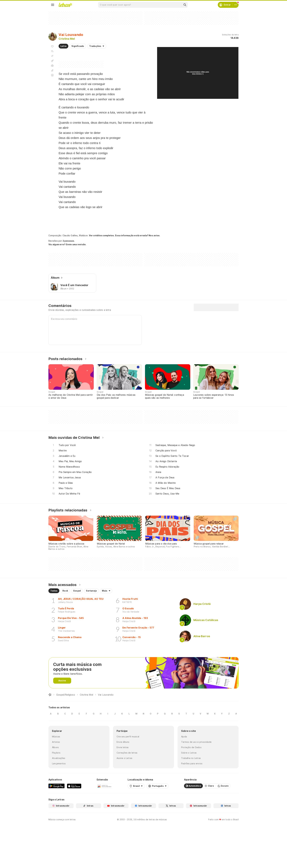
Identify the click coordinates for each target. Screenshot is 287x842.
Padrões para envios (191, 763)
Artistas (56, 742)
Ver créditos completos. (101, 235)
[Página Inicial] (49, 694)
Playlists (56, 752)
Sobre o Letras (189, 752)
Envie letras (123, 747)
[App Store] (74, 785)
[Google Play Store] (56, 785)
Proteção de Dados (191, 747)
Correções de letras (127, 752)
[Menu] (52, 5)
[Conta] (236, 5)
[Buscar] (185, 5)
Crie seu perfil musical (128, 736)
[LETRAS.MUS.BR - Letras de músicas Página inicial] (65, 5)
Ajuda (184, 736)
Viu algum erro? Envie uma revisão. (67, 244)
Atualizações (58, 758)
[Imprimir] (52, 65)
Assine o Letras (124, 758)
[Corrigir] (52, 70)
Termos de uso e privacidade (196, 742)
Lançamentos (59, 763)
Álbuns (55, 747)
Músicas (56, 736)
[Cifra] (52, 61)
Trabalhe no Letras (191, 758)
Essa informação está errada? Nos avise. (137, 235)
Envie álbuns (123, 742)
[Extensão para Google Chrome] (104, 785)
